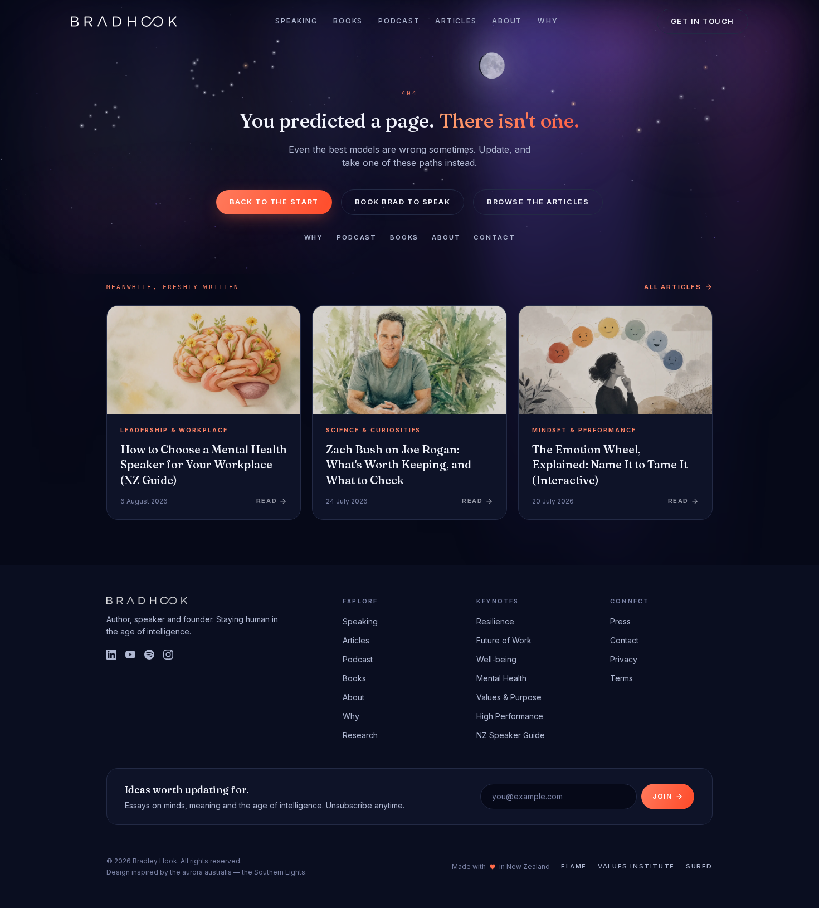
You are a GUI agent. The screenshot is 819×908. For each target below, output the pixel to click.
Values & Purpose (509, 697)
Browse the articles (538, 202)
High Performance (509, 716)
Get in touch (702, 21)
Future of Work (504, 640)
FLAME (574, 866)
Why (548, 21)
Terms (621, 678)
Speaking (296, 21)
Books (348, 21)
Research (360, 735)
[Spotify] (149, 655)
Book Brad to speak (403, 202)
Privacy (623, 659)
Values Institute (636, 866)
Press (620, 621)
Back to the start (274, 202)
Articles (455, 21)
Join (662, 796)
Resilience (495, 621)
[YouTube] (130, 655)
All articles (672, 287)
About (507, 21)
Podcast (399, 21)
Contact (494, 237)
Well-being (496, 659)
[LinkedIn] (111, 655)
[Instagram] (168, 655)
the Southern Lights (273, 872)
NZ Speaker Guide (510, 735)
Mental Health (501, 678)
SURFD (699, 866)
